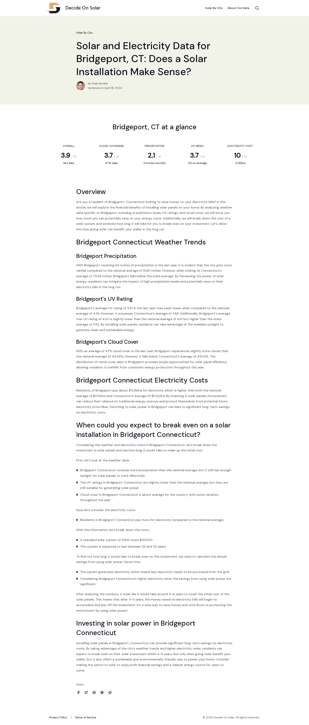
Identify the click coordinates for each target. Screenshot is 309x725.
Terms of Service (85, 717)
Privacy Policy (58, 717)
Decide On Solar (82, 8)
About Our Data (238, 8)
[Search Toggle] (257, 8)
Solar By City (214, 8)
